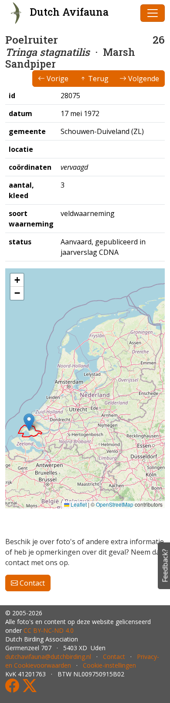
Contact (31, 583)
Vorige (56, 78)
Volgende (142, 78)
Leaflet (78, 504)
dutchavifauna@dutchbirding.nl (48, 656)
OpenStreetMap (114, 504)
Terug (97, 78)
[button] (29, 422)
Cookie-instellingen (109, 665)
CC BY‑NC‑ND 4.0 (49, 630)
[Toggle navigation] (152, 13)
